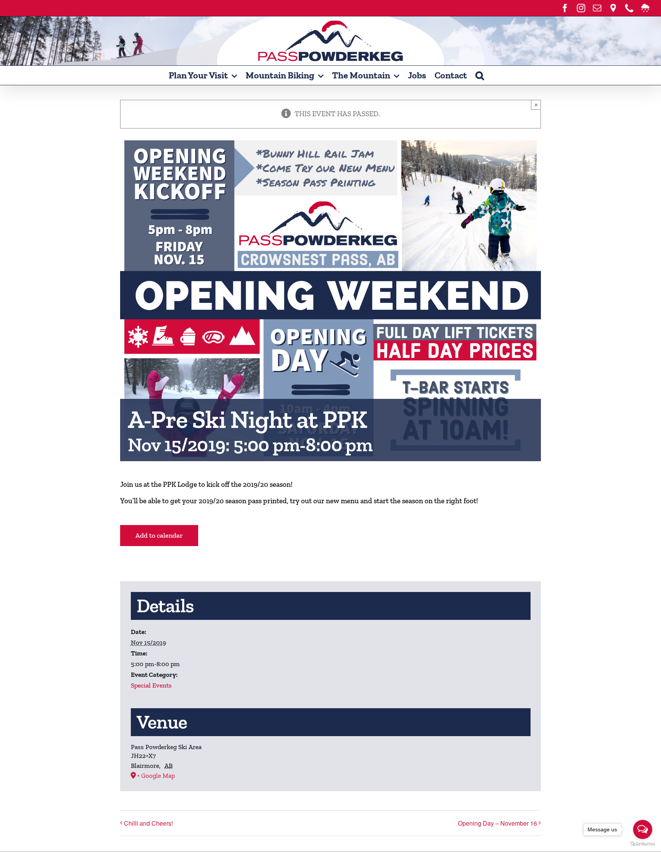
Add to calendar (159, 536)
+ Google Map (156, 775)
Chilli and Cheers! (148, 823)
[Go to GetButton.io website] (642, 844)
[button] (479, 75)
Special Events (151, 685)
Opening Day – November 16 (497, 823)
